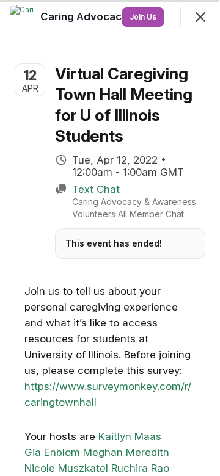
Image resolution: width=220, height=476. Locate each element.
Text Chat (96, 189)
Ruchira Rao (140, 468)
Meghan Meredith (126, 452)
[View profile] (22, 17)
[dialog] (110, 238)
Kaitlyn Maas (129, 436)
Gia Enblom (52, 452)
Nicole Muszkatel (66, 468)
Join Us (143, 16)
